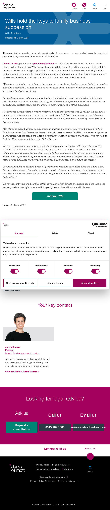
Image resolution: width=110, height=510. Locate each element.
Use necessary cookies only (20, 283)
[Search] (94, 5)
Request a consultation (21, 427)
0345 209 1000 (54, 427)
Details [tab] (55, 233)
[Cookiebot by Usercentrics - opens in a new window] (94, 225)
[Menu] (105, 5)
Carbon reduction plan (67, 481)
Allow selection (55, 283)
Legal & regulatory (60, 464)
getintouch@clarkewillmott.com (88, 427)
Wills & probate (13, 33)
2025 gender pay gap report (53, 477)
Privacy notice (42, 464)
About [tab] (91, 233)
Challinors (68, 469)
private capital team (43, 63)
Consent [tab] (19, 233)
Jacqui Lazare (10, 63)
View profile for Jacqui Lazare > (22, 371)
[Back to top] (90, 456)
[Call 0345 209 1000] (84, 5)
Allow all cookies (89, 283)
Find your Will (55, 196)
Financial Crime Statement (42, 481)
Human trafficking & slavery (48, 469)
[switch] (41, 271)
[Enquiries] (74, 5)
